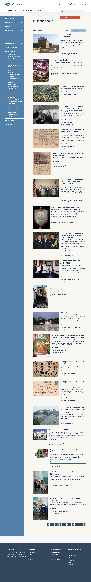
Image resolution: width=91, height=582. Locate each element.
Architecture (11, 54)
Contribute (37, 10)
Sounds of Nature (12, 114)
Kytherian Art (11, 82)
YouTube (70, 567)
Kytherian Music (11, 112)
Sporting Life (11, 97)
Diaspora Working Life (13, 106)
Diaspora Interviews (13, 108)
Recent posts (31, 552)
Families (16, 10)
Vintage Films (11, 116)
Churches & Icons (12, 59)
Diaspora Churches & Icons (15, 61)
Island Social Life (12, 76)
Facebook (70, 564)
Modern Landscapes (13, 86)
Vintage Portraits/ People (14, 101)
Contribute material (56, 552)
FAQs (69, 558)
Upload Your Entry (69, 17)
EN (59, 4)
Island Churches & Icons (14, 74)
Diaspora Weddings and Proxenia (14, 65)
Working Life (11, 103)
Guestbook (53, 557)
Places (22, 10)
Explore (10, 10)
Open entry (63, 49)
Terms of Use (71, 560)
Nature (9, 91)
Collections (29, 10)
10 (73, 524)
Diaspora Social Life (13, 63)
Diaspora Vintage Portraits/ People (15, 69)
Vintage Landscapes (13, 99)
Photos (6, 14)
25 (81, 524)
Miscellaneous (11, 84)
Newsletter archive (56, 559)
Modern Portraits (12, 88)
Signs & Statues (11, 95)
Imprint (70, 562)
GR (62, 4)
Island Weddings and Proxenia (13, 79)
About (44, 10)
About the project (72, 555)
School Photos (11, 93)
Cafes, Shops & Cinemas (14, 56)
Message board (54, 554)
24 (78, 524)
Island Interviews (12, 110)
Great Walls (10, 72)
